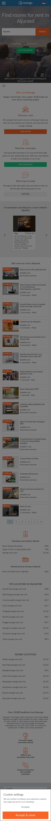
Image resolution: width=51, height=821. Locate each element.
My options (25, 807)
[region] (25, 805)
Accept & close (25, 815)
